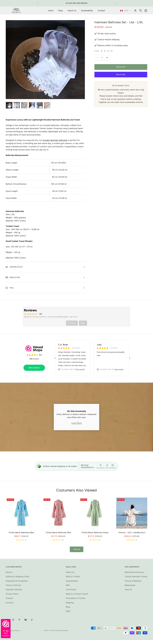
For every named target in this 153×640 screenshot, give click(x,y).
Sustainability (87, 10)
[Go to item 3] (24, 105)
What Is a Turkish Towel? (77, 594)
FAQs (68, 611)
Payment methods (14, 589)
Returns (9, 572)
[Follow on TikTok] (32, 620)
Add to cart (121, 67)
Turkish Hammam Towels (136, 576)
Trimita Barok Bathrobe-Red (58, 532)
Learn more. (73, 317)
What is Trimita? (73, 576)
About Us (72, 10)
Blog (68, 607)
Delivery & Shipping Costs (17, 576)
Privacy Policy (12, 594)
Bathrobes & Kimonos (134, 572)
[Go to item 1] (9, 105)
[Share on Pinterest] (108, 51)
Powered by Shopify (61, 630)
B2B (67, 585)
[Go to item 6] (47, 105)
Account (9, 602)
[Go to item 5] (39, 105)
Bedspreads (130, 585)
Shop (60, 10)
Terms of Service (13, 585)
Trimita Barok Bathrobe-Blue (21, 532)
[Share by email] (111, 51)
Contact (101, 10)
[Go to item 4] (32, 105)
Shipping (70, 602)
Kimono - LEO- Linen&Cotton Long (132, 532)
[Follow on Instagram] (13, 620)
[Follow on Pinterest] (19, 620)
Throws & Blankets (133, 581)
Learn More (76, 423)
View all (76, 549)
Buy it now (120, 74)
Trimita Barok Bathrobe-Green (95, 532)
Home (50, 10)
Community (71, 589)
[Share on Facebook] (101, 51)
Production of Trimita (75, 598)
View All (128, 589)
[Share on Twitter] (105, 51)
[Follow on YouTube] (25, 620)
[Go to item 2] (16, 105)
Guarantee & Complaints (17, 581)
